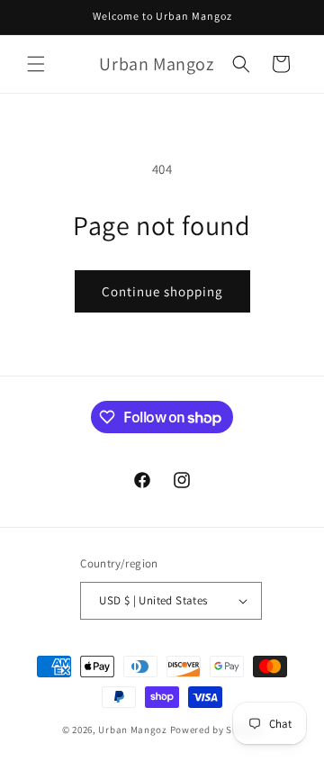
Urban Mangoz (132, 729)
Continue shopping (162, 291)
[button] (36, 64)
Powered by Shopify (216, 729)
